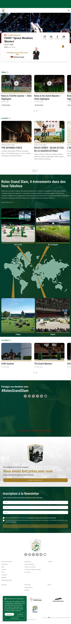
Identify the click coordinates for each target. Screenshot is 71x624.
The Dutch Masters (29, 564)
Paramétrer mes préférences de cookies (10, 621)
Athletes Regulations (6, 580)
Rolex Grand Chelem (6, 561)
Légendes (3, 577)
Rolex (2, 572)
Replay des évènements (35, 480)
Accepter (9, 614)
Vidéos (3, 72)
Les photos (5, 340)
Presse (49, 584)
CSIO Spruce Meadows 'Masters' (33, 569)
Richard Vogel (6, 105)
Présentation (4, 564)
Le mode (3, 569)
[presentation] (34, 110)
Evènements (28, 561)
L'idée (2, 567)
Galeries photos (29, 587)
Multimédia (27, 584)
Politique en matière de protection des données (41, 518)
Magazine (27, 590)
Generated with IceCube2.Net (63, 617)
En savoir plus (6, 202)
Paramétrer (20, 614)
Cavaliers (50, 561)
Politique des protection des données (27, 619)
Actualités (4, 118)
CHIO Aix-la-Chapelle (30, 567)
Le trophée (4, 574)
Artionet (53, 617)
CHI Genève (28, 572)
